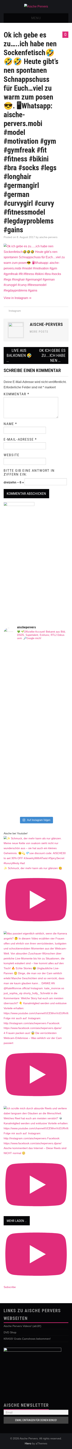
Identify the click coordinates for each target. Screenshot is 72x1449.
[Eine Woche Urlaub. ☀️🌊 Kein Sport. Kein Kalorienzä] (36, 664)
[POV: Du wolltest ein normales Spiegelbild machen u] (36, 804)
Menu (36, 18)
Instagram (15, 310)
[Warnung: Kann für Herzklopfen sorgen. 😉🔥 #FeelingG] (36, 693)
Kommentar (16, 394)
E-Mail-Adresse (20, 439)
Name (10, 424)
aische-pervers (48, 237)
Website (11, 455)
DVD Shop (10, 1332)
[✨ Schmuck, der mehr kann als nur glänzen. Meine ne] (36, 777)
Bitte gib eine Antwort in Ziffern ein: (29, 472)
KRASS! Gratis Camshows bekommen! (27, 1338)
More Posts (39, 331)
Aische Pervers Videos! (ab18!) (22, 1326)
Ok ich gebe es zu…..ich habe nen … (52, 355)
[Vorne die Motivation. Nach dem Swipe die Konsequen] (36, 713)
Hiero (28, 1443)
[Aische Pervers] (36, 6)
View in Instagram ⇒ (17, 298)
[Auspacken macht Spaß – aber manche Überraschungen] (36, 742)
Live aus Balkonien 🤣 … (19, 355)
